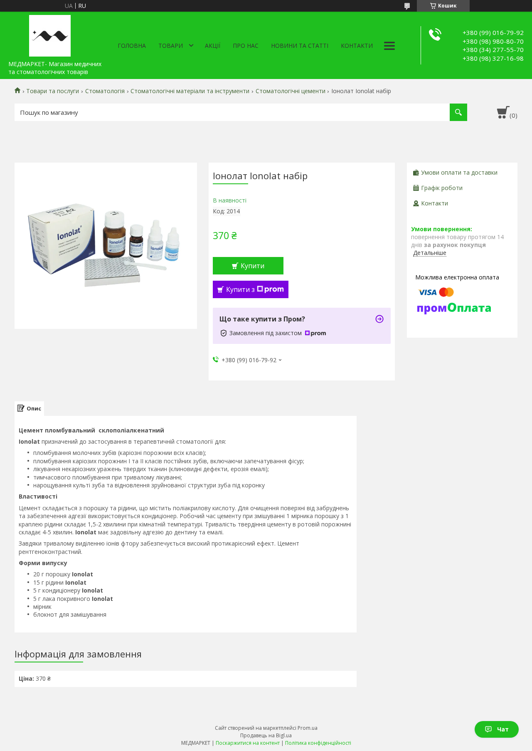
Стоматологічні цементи (290, 91)
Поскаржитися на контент (248, 742)
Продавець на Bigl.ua (266, 735)
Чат (503, 729)
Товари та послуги (52, 91)
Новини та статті (299, 45)
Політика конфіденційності (318, 742)
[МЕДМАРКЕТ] (49, 34)
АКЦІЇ (212, 45)
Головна (132, 45)
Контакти (357, 45)
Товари (170, 45)
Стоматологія (105, 91)
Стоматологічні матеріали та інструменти (190, 91)
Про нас (246, 45)
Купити (252, 265)
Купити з (240, 289)
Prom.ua (308, 727)
